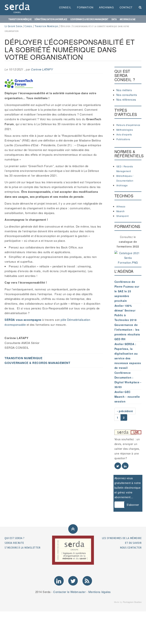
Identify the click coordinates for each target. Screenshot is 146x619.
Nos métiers (124, 90)
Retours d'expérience (128, 124)
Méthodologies (124, 129)
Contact (126, 7)
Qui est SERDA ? (15, 538)
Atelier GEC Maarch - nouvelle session (127, 396)
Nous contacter (130, 547)
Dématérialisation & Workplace (51, 19)
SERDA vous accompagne (23, 320)
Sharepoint (122, 215)
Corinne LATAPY (42, 69)
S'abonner (133, 505)
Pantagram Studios (132, 602)
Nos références (126, 99)
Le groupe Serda (13, 26)
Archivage (122, 185)
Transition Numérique (46, 26)
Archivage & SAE (127, 19)
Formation (85, 7)
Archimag (106, 7)
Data (114, 19)
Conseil (65, 7)
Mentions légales (99, 592)
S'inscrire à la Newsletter (22, 547)
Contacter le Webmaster (69, 592)
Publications (123, 139)
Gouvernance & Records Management (89, 19)
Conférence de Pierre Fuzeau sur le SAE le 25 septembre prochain (126, 291)
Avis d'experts (124, 134)
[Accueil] (19, 7)
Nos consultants (126, 95)
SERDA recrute (14, 542)
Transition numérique (20, 19)
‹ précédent (125, 411)
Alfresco (120, 206)
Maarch (120, 211)
